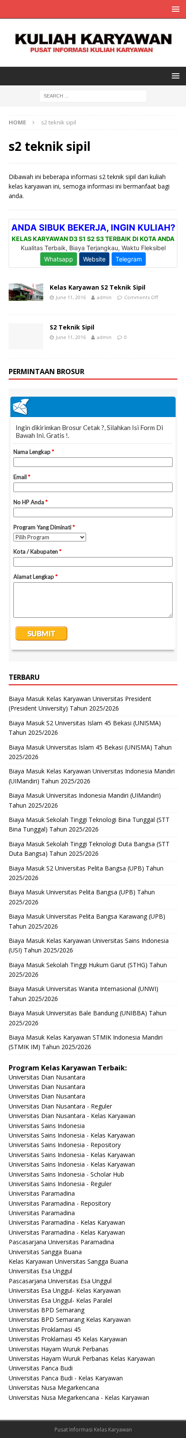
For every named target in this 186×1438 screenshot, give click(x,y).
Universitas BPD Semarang (46, 1310)
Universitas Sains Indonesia (47, 1126)
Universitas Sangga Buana (45, 1252)
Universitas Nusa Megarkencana (54, 1387)
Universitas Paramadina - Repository (60, 1203)
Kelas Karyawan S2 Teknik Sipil (97, 287)
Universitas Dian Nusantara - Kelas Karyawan (72, 1116)
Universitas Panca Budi (41, 1368)
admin (104, 297)
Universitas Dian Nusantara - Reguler (60, 1106)
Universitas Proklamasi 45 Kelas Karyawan (68, 1339)
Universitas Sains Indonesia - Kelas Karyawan (72, 1135)
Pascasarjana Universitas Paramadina (61, 1242)
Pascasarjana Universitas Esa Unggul (60, 1281)
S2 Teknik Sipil (72, 327)
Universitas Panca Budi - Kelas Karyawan (66, 1378)
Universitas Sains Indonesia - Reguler (60, 1184)
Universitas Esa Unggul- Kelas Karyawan (65, 1290)
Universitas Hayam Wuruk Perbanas (59, 1349)
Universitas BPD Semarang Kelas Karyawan (70, 1319)
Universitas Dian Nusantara (47, 1077)
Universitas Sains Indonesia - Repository (65, 1145)
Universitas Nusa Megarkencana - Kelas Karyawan (79, 1397)
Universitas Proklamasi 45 (45, 1329)
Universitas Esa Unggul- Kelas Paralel (60, 1300)
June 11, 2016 (71, 297)
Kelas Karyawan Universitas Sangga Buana (68, 1261)
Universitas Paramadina (42, 1193)
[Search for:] (93, 95)
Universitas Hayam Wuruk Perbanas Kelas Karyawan (82, 1358)
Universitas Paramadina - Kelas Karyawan (67, 1222)
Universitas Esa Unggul (40, 1271)
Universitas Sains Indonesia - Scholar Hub (66, 1174)
